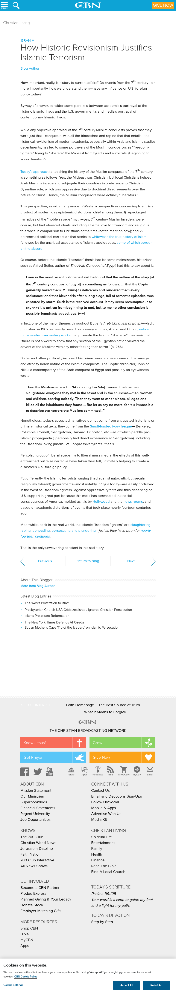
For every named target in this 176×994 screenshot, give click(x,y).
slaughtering (140, 525)
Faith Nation (30, 854)
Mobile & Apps (103, 808)
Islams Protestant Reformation (47, 615)
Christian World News (38, 843)
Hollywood (101, 502)
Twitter (37, 771)
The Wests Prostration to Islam (47, 603)
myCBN (137, 774)
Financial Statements (37, 808)
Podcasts (98, 774)
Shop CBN (29, 928)
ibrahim (27, 41)
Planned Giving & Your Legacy (45, 899)
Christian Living (16, 22)
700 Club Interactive (37, 860)
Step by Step (102, 922)
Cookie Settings (13, 985)
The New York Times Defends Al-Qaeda (54, 622)
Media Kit (99, 820)
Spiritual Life (101, 837)
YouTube (50, 771)
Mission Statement (35, 791)
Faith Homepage (80, 705)
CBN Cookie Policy (25, 976)
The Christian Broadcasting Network (88, 731)
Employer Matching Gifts (40, 911)
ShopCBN (123, 774)
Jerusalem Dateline (36, 849)
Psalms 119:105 (103, 894)
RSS (110, 774)
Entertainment (103, 843)
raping (25, 531)
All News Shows (33, 866)
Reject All (156, 985)
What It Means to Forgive (105, 712)
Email (150, 774)
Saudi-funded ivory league (111, 426)
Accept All (126, 985)
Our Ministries (32, 796)
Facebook (24, 771)
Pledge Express (33, 894)
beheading (41, 531)
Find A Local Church (108, 872)
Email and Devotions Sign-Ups (116, 796)
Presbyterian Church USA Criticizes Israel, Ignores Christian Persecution (78, 609)
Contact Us (100, 791)
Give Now (163, 5)
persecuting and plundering (74, 531)
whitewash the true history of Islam (119, 237)
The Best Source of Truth (119, 705)
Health (96, 854)
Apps (85, 774)
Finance (98, 860)
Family (96, 849)
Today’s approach (34, 172)
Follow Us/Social (105, 802)
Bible (71, 774)
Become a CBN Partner (39, 888)
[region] (88, 976)
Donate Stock (31, 905)
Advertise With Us (106, 814)
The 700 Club (31, 837)
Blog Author (29, 68)
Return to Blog (87, 561)
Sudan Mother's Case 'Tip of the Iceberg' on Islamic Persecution (72, 627)
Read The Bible (104, 866)
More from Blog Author (37, 586)
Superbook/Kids (33, 802)
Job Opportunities (35, 820)
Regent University (35, 814)
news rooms (133, 502)
